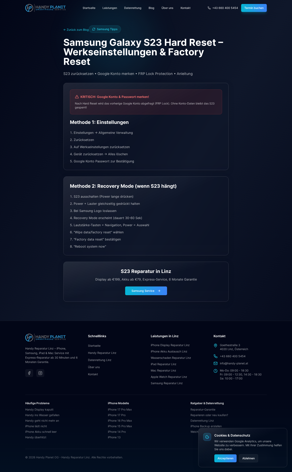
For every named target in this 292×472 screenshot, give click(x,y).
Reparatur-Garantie (202, 409)
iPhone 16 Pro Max (120, 420)
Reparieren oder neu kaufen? (209, 415)
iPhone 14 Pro (117, 431)
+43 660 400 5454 (233, 356)
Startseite (89, 8)
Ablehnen (248, 458)
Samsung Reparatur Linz (167, 383)
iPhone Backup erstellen (206, 426)
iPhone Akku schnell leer (41, 431)
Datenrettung (132, 8)
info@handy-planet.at (234, 363)
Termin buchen (254, 8)
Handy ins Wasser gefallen (42, 415)
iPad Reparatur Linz (163, 364)
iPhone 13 (114, 437)
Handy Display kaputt (39, 409)
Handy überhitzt (35, 437)
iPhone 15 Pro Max (120, 426)
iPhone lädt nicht (36, 426)
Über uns (167, 8)
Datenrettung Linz (99, 360)
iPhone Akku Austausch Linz (169, 351)
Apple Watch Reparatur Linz (169, 376)
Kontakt (185, 8)
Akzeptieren (225, 458)
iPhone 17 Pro (117, 415)
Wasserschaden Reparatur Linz (171, 357)
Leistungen (109, 8)
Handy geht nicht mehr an (42, 420)
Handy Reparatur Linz (102, 352)
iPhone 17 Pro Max (120, 409)
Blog (151, 8)
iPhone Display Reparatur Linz (170, 345)
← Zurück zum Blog (76, 29)
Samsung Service (142, 290)
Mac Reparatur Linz (163, 370)
